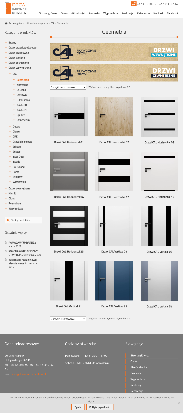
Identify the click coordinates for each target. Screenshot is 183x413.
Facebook (172, 13)
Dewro (16, 126)
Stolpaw (18, 177)
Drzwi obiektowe (22, 142)
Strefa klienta (138, 367)
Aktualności (78, 13)
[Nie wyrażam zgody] (178, 403)
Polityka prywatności (99, 407)
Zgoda (78, 407)
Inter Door (18, 157)
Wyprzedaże (110, 13)
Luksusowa (23, 100)
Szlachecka (23, 120)
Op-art (21, 115)
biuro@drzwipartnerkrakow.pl (28, 374)
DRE (15, 136)
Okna (11, 198)
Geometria (23, 80)
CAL (52, 23)
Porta (16, 172)
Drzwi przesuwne (19, 53)
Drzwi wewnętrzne (37, 23)
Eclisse (17, 147)
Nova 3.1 (22, 110)
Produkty (94, 13)
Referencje (143, 13)
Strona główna (48, 13)
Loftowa (22, 95)
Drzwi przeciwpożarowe (22, 47)
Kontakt (158, 13)
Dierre (16, 131)
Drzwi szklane (17, 58)
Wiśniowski (19, 182)
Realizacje (127, 13)
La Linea (21, 90)
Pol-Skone (19, 167)
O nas (64, 13)
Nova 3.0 (22, 105)
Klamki (12, 193)
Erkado (17, 152)
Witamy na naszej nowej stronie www (23, 261)
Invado (16, 162)
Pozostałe (15, 203)
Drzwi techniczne (19, 63)
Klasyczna (22, 85)
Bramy (12, 42)
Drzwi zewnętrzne (19, 188)
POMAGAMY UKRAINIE (21, 243)
